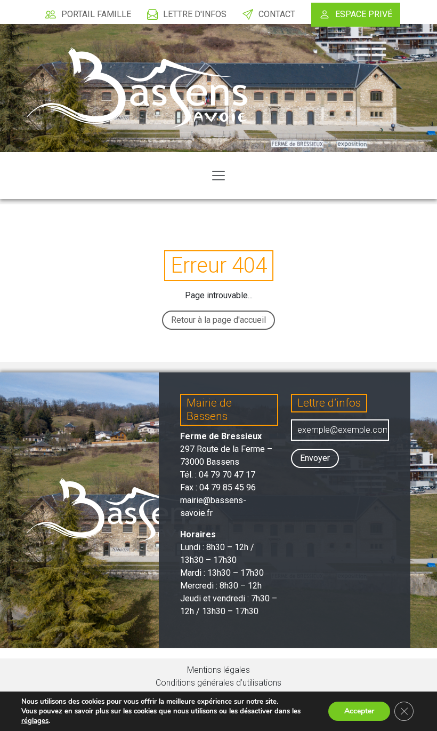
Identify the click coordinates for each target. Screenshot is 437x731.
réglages (34, 721)
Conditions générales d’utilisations (218, 683)
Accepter (359, 711)
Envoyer (315, 458)
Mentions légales (218, 670)
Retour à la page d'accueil (218, 320)
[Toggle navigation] (218, 175)
